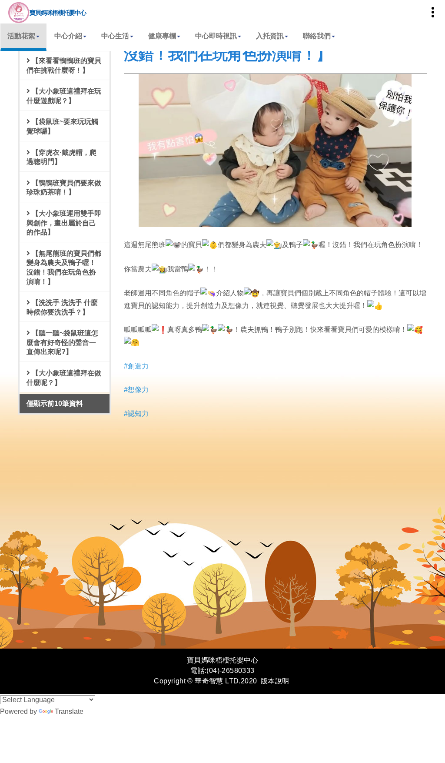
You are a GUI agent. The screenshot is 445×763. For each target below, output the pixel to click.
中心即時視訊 (216, 36)
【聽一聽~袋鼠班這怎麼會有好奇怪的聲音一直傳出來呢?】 (62, 342)
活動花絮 (21, 36)
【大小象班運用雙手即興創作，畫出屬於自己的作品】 (64, 223)
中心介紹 (68, 36)
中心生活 (115, 36)
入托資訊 (270, 36)
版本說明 (275, 681)
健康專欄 (162, 36)
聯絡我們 (317, 36)
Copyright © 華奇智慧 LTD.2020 (205, 681)
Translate (69, 711)
